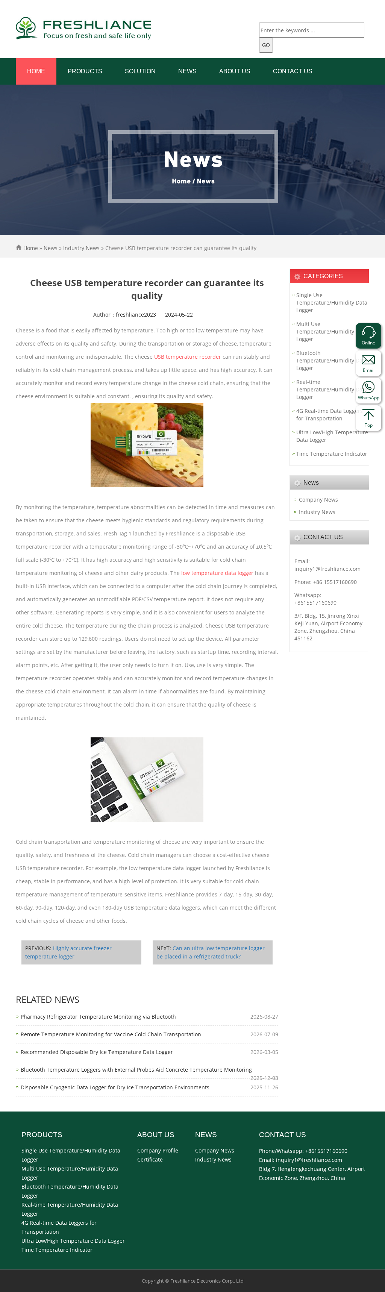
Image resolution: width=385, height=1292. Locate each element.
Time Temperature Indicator (331, 453)
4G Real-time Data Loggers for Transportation (329, 414)
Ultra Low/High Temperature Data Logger (332, 436)
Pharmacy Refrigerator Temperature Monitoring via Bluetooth (98, 1016)
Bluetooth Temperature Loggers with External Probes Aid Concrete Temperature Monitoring (136, 1069)
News (187, 71)
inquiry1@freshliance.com (327, 568)
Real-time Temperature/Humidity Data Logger (331, 389)
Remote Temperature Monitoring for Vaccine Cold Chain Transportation (111, 1034)
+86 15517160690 (335, 581)
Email (368, 370)
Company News (318, 499)
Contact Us (292, 71)
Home (36, 71)
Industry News (81, 248)
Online (368, 343)
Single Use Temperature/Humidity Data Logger (331, 302)
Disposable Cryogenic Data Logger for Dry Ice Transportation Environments (115, 1087)
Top (369, 425)
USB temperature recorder (187, 356)
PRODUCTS (85, 71)
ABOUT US (234, 71)
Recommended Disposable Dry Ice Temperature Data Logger (97, 1051)
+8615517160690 (315, 602)
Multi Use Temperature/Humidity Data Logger (331, 331)
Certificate (150, 1159)
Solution (140, 71)
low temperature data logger (217, 572)
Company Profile (157, 1150)
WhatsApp (368, 397)
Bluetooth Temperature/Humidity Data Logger (331, 360)
